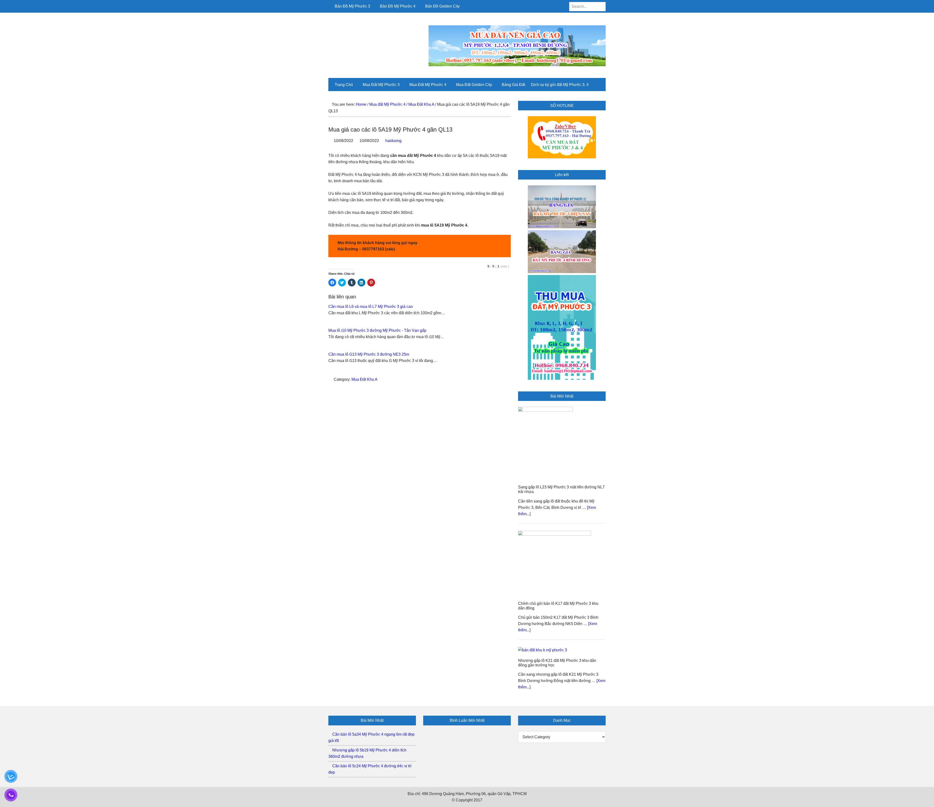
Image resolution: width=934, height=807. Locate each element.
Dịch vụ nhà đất (361, 36)
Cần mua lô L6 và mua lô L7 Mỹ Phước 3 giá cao (370, 306)
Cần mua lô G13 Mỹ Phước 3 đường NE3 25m (368, 354)
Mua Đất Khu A (364, 379)
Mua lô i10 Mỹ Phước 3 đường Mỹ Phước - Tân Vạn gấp (377, 330)
